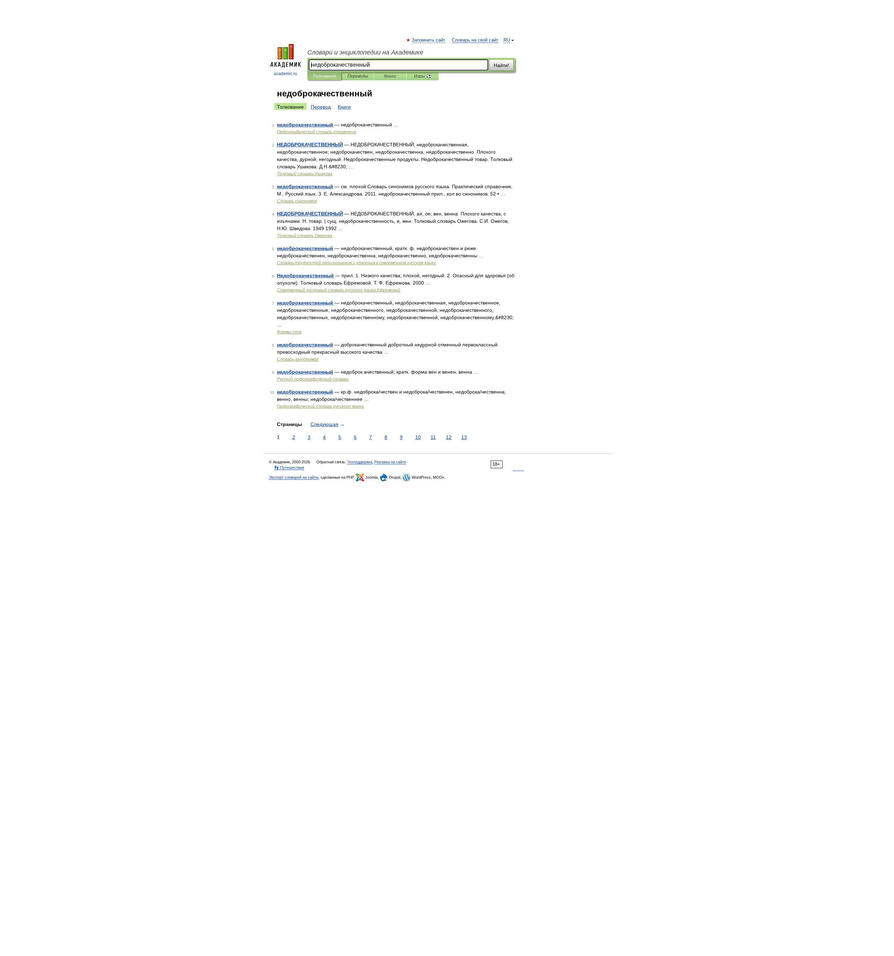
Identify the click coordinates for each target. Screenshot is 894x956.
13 (464, 437)
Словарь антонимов (297, 359)
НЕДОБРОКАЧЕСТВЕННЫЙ (310, 144)
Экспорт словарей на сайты (293, 477)
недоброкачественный (305, 124)
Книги (390, 76)
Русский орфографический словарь (313, 379)
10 (418, 437)
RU (507, 40)
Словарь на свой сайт (475, 40)
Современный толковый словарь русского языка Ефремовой (338, 290)
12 (449, 437)
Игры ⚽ (422, 76)
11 (433, 437)
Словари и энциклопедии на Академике (365, 52)
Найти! (501, 65)
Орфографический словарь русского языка (320, 406)
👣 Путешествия (289, 467)
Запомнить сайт (428, 40)
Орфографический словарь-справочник (316, 132)
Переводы (357, 76)
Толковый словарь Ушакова (304, 173)
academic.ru (285, 73)
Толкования (324, 76)
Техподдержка (359, 462)
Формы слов (289, 332)
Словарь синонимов (297, 201)
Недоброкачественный (305, 275)
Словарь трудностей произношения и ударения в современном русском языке (356, 262)
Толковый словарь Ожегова (304, 235)
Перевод (321, 107)
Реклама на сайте (390, 462)
